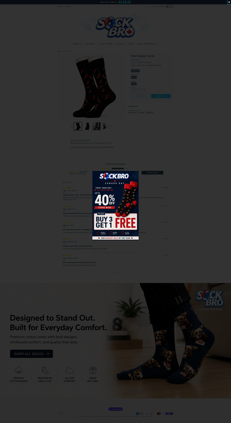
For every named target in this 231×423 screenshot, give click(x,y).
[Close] (229, 2)
